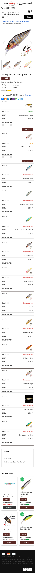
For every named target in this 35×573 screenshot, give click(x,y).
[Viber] (13, 99)
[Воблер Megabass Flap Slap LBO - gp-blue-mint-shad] (29, 168)
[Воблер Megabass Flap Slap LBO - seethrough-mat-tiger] (29, 424)
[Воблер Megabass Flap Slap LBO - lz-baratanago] (29, 373)
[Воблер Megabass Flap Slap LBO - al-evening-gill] (29, 245)
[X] (11, 99)
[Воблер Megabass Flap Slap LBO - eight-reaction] (29, 271)
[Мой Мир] (8, 99)
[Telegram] (22, 99)
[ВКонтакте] (2, 99)
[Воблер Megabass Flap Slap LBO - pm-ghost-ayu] (29, 399)
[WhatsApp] (16, 99)
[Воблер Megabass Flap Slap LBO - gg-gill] (29, 296)
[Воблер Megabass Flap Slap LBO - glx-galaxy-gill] (29, 322)
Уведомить (9, 492)
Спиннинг (28, 95)
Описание (6, 451)
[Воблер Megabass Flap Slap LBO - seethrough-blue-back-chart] (29, 219)
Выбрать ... (27, 490)
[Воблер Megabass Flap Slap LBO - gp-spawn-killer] (29, 348)
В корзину (27, 129)
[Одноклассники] (5, 99)
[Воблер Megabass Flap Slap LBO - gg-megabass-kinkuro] (29, 105)
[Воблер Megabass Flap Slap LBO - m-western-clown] (29, 136)
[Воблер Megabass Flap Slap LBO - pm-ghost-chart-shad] (29, 194)
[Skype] (19, 99)
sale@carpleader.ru (13, 14)
